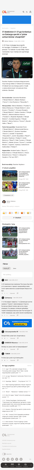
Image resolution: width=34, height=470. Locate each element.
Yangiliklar (13, 28)
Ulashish (18, 218)
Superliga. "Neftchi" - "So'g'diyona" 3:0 (16, 381)
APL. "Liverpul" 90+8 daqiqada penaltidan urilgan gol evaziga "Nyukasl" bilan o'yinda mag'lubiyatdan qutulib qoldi (15, 416)
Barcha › (30, 365)
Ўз (26, 12)
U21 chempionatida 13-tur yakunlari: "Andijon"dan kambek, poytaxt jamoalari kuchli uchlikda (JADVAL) (24, 252)
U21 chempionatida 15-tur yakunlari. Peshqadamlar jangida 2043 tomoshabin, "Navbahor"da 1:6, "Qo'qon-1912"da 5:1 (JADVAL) (25, 230)
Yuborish (12, 293)
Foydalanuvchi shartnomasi (9, 446)
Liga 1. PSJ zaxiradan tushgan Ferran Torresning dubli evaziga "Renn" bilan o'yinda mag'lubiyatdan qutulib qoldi (15, 370)
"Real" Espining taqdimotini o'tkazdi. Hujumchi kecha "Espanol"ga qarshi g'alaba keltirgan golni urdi (16, 386)
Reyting (6, 268)
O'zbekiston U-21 (8, 195)
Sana (14, 268)
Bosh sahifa (5, 28)
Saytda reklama (6, 449)
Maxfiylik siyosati (6, 443)
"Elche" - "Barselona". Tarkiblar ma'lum (16, 391)
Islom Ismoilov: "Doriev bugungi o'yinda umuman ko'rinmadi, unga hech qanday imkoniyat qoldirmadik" (16, 423)
